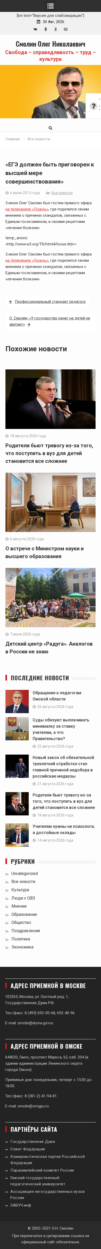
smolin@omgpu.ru (33, 1106)
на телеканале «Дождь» (26, 209)
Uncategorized (24, 873)
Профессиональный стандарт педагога (50, 301)
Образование (24, 914)
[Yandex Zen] (55, 29)
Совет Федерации (27, 1149)
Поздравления (25, 930)
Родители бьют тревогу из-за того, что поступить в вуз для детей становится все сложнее (49, 453)
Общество (21, 922)
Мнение (19, 906)
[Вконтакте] (35, 29)
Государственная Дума (32, 1141)
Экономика (22, 947)
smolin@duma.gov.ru (35, 1023)
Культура (20, 889)
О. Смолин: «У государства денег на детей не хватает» (49, 321)
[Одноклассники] (45, 29)
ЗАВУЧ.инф (20, 1205)
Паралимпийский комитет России (42, 1170)
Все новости (62, 193)
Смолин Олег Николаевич (50, 43)
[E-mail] (65, 29)
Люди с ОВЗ (23, 898)
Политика (20, 939)
